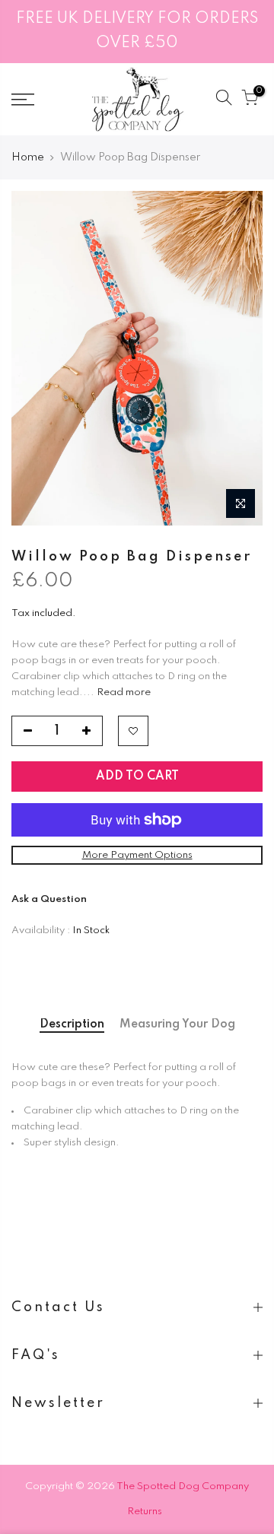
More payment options (137, 855)
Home (27, 157)
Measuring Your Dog (177, 1024)
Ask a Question (49, 899)
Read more (122, 692)
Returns (144, 1512)
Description (72, 1024)
